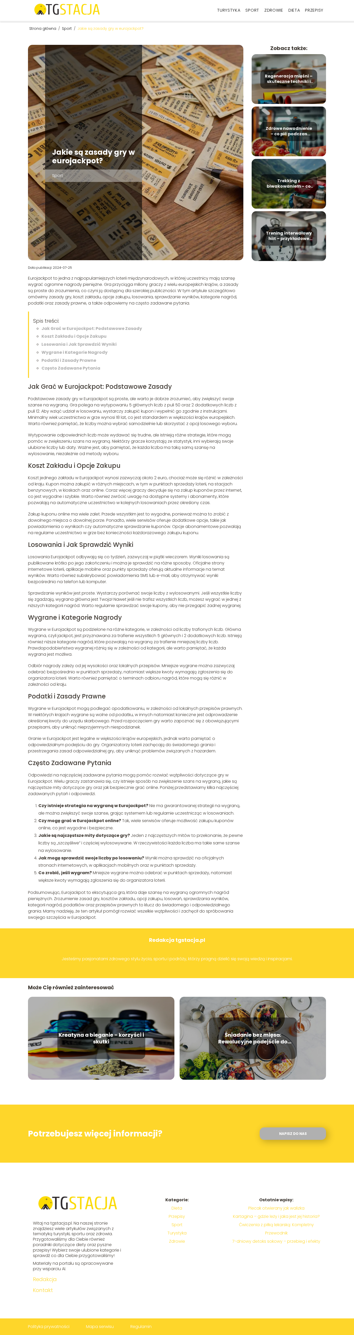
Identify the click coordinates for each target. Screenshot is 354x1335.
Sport (252, 10)
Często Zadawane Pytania (70, 368)
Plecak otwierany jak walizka (276, 1208)
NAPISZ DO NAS (293, 1133)
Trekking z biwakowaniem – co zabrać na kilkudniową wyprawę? (289, 183)
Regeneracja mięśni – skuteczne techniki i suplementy (289, 79)
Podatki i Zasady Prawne (68, 360)
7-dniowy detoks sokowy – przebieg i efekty (276, 1241)
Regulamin (141, 1327)
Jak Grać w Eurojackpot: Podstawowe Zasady (91, 328)
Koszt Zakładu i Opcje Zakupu (74, 336)
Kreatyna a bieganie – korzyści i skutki (101, 1038)
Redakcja (45, 1279)
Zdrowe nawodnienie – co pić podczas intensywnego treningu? (289, 131)
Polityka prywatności (48, 1327)
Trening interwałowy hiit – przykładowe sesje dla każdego (289, 236)
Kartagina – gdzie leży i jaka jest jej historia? (276, 1216)
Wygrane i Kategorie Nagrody (74, 352)
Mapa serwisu (100, 1327)
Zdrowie (273, 10)
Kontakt (43, 1290)
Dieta (294, 10)
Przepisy (314, 10)
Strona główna (43, 28)
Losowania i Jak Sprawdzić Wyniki (79, 344)
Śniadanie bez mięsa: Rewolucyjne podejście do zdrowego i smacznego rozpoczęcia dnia (252, 1038)
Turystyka (228, 10)
